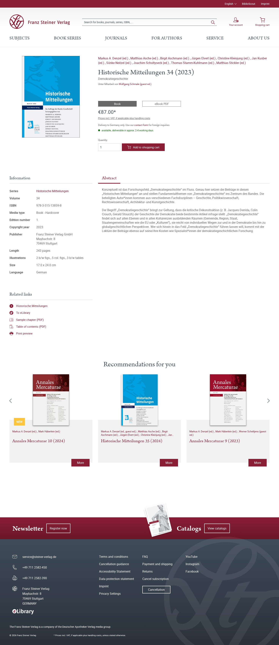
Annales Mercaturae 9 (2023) (214, 441)
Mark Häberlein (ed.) (49, 431)
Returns (147, 571)
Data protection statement (116, 579)
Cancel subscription (155, 579)
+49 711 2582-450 (34, 567)
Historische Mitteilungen (52, 191)
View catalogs (217, 528)
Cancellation (156, 590)
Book (117, 104)
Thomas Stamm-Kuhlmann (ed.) (193, 63)
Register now (58, 528)
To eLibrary (23, 313)
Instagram (192, 564)
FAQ (145, 557)
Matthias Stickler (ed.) (231, 63)
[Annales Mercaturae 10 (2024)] (50, 400)
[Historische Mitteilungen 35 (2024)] (139, 400)
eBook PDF (162, 104)
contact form (141, 125)
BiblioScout (248, 4)
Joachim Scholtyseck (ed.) (151, 63)
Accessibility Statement (114, 571)
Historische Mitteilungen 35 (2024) (131, 441)
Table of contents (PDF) (31, 326)
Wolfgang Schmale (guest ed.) (135, 84)
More (80, 463)
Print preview (24, 333)
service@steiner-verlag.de (39, 557)
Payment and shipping (157, 564)
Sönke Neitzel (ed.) (119, 63)
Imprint (265, 4)
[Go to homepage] (39, 21)
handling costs (95, 635)
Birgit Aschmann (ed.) (175, 58)
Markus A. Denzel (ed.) (113, 58)
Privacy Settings (110, 594)
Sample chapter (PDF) (30, 320)
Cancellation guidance (114, 564)
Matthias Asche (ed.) (144, 58)
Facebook (192, 571)
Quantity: (103, 140)
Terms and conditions (113, 557)
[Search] (213, 22)
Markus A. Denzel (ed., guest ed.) (119, 431)
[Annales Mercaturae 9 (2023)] (228, 400)
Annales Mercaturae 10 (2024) (38, 441)
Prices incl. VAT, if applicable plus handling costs (124, 118)
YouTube (191, 557)
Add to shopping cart (146, 147)
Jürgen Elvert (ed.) (203, 58)
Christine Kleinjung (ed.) (234, 58)
